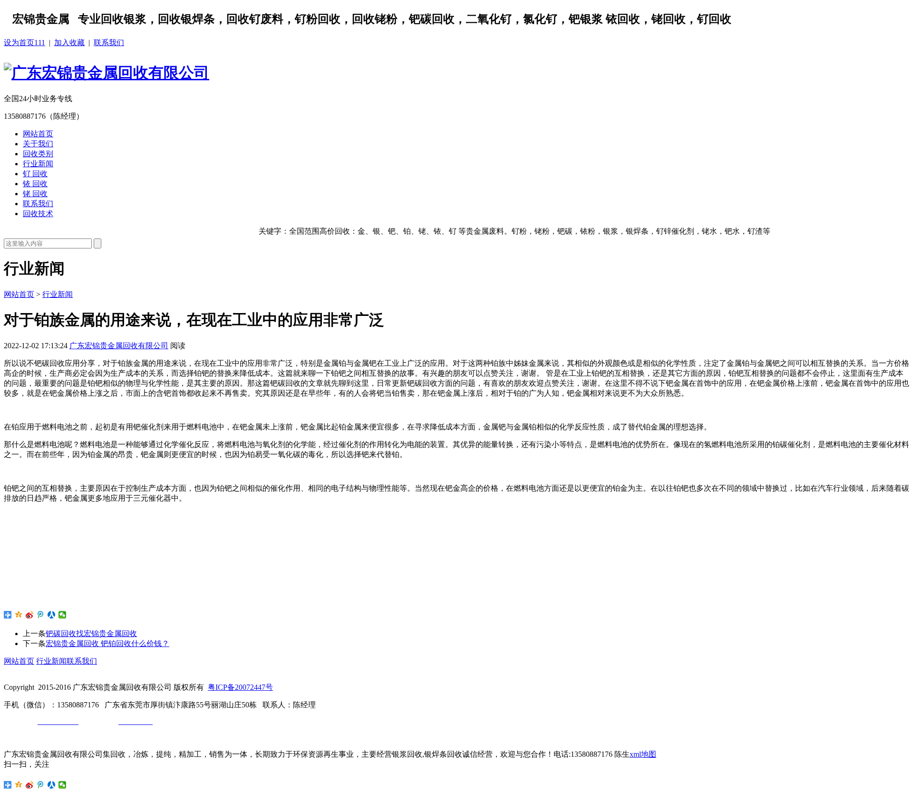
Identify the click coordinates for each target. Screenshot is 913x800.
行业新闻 (38, 164)
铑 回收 (35, 194)
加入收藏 (69, 42)
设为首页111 (24, 42)
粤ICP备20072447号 (240, 687)
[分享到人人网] (52, 615)
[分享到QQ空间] (19, 615)
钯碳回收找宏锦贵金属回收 (91, 633)
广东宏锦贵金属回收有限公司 (118, 346)
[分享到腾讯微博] (41, 615)
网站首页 (38, 134)
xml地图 (643, 754)
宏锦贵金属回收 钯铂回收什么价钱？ (107, 643)
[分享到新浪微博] (30, 615)
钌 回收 (35, 174)
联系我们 (109, 42)
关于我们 (38, 144)
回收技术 (38, 214)
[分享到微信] (62, 615)
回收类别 (38, 154)
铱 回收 (35, 184)
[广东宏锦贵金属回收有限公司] (106, 72)
